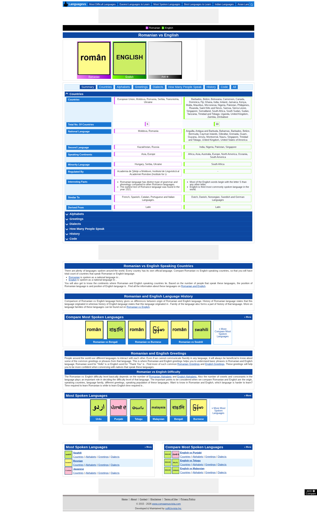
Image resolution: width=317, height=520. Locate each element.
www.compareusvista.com (166, 503)
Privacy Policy (188, 499)
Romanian (94, 76)
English (129, 76)
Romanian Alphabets (160, 376)
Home (125, 499)
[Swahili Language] (68, 455)
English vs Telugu (190, 460)
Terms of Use (171, 499)
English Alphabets (187, 376)
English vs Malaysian (192, 468)
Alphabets (123, 87)
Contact (143, 499)
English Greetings (214, 364)
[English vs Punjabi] (171, 454)
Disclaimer (155, 499)
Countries (105, 87)
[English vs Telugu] (171, 462)
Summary (87, 87)
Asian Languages (247, 4)
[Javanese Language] (68, 471)
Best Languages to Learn (197, 4)
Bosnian (78, 460)
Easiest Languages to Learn (135, 4)
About (134, 499)
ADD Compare (311, 492)
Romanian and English (193, 286)
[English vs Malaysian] (171, 470)
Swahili (77, 452)
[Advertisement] (158, 16)
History (211, 87)
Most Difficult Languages (102, 4)
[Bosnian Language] (68, 463)
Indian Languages (224, 4)
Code (224, 87)
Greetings (141, 87)
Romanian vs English (138, 307)
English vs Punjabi (191, 452)
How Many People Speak (185, 87)
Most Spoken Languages (166, 4)
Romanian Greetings (188, 364)
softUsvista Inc (173, 508)
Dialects (158, 87)
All (234, 87)
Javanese (78, 469)
